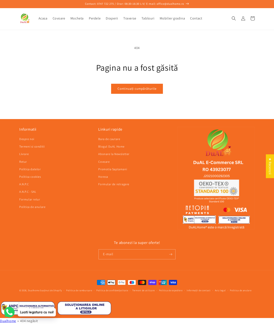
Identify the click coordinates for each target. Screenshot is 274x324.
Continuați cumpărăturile (137, 89)
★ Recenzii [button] (270, 166)
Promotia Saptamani (112, 169)
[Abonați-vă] (170, 254)
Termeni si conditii (32, 146)
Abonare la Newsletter (114, 154)
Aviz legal (220, 290)
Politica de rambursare (79, 290)
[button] (233, 18)
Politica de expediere (171, 290)
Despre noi (26, 139)
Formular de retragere (113, 184)
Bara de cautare (109, 139)
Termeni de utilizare (143, 290)
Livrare (24, 154)
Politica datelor (30, 169)
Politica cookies (30, 177)
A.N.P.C (24, 184)
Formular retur (29, 199)
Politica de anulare (32, 207)
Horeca (103, 177)
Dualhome (34, 290)
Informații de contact (199, 290)
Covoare (104, 162)
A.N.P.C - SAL (27, 192)
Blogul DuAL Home (111, 146)
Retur (23, 162)
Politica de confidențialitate (112, 290)
